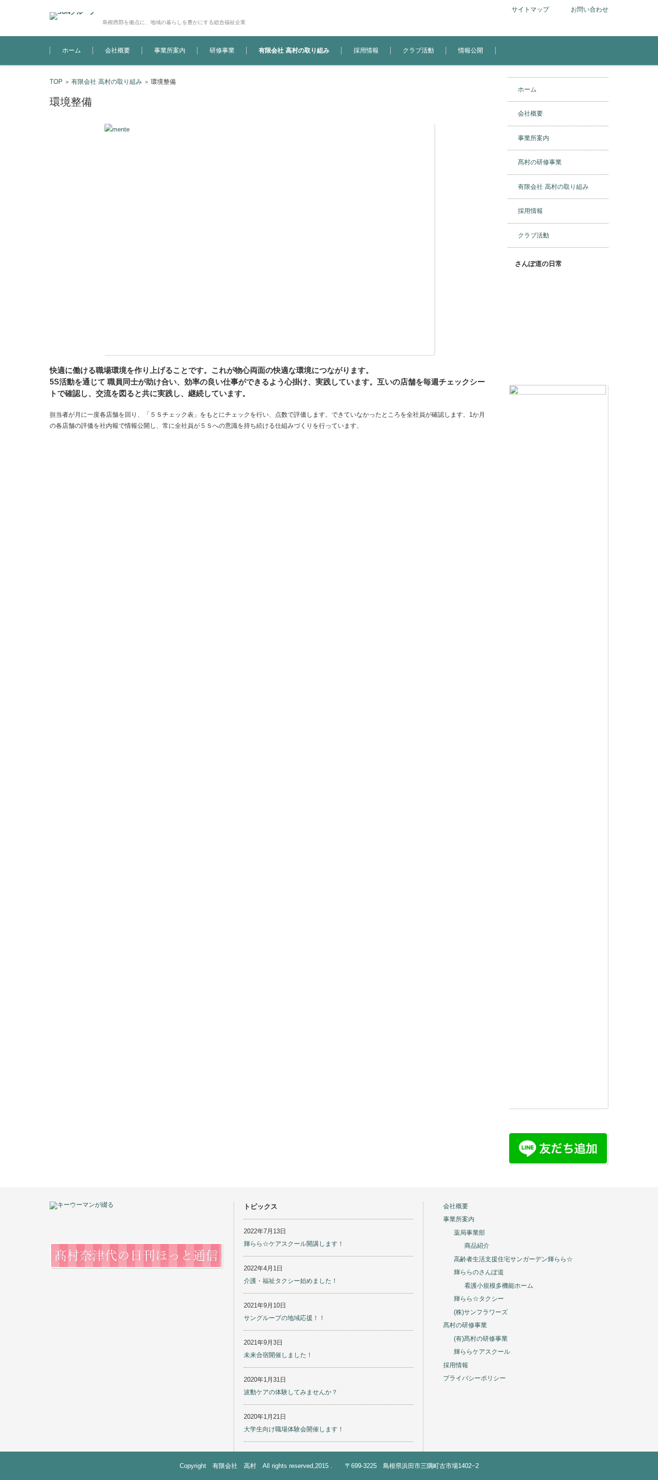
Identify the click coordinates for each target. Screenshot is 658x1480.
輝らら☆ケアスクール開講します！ (294, 1243)
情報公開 (470, 50)
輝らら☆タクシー (479, 1298)
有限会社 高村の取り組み (294, 50)
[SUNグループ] (72, 16)
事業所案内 (169, 50)
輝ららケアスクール (482, 1351)
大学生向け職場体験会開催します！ (294, 1429)
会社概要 (117, 50)
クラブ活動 (418, 50)
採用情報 (366, 50)
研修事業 (222, 50)
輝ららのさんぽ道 (479, 1272)
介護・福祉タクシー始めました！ (291, 1280)
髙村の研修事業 (540, 162)
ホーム (71, 50)
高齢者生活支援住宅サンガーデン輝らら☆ (513, 1259)
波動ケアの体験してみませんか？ (291, 1392)
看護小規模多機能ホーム (498, 1285)
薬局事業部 (469, 1232)
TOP (56, 81)
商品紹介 (476, 1245)
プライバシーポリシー (474, 1378)
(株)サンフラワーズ (481, 1312)
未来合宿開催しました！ (278, 1355)
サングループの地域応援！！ (284, 1317)
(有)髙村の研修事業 (481, 1338)
